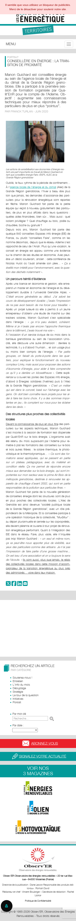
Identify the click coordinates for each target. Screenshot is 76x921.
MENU (11, 44)
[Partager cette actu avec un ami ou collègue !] (25, 584)
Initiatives (18, 698)
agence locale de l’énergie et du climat (33, 187)
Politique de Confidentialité (38, 900)
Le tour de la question (26, 695)
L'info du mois (21, 684)
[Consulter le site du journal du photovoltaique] (38, 827)
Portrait (17, 702)
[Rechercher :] (34, 718)
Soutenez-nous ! (22, 677)
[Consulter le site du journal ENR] (38, 788)
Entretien (18, 681)
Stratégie (18, 691)
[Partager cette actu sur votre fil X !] (8, 584)
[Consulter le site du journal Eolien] (38, 807)
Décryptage (19, 688)
